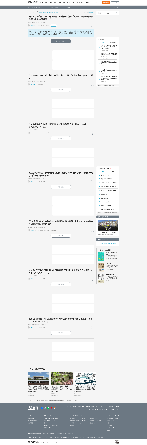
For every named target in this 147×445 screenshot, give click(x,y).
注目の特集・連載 (103, 217)
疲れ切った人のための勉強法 (111, 253)
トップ (42, 2)
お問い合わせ (100, 437)
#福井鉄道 (100, 243)
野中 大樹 (33, 84)
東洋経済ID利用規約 (80, 437)
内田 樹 (32, 230)
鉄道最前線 (30, 423)
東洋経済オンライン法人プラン (77, 418)
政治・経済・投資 (39, 7)
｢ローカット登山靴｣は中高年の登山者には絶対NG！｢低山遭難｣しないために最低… (109, 78)
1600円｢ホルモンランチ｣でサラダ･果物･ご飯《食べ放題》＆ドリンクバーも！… (109, 70)
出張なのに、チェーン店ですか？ (109, 182)
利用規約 (109, 430)
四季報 (81, 2)
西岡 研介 (33, 25)
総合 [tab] (103, 42)
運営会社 (45, 433)
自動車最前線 (104, 198)
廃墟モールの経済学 (106, 205)
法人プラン (109, 425)
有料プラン (109, 423)
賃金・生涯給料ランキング (107, 209)
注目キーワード (102, 239)
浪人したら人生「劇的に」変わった (109, 190)
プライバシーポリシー (47, 437)
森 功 (32, 181)
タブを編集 (116, 7)
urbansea (33, 133)
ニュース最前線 (105, 202)
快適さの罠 (108, 263)
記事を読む (61, 89)
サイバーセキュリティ (33, 420)
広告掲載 (70, 433)
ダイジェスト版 (105, 175)
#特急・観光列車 (108, 243)
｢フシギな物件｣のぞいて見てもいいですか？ (109, 186)
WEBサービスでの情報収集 (34, 437)
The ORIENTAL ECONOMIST (51, 418)
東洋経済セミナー (74, 425)
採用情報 (52, 433)
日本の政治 (104, 194)
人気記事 (101, 39)
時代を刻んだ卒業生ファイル (108, 179)
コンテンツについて (111, 420)
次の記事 (91, 12)
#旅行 (114, 243)
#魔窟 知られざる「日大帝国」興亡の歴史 (49, 12)
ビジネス (30, 7)
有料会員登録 (106, 2)
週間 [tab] (113, 171)
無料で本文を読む (61, 41)
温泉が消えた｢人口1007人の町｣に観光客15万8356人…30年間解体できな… (109, 55)
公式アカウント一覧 (61, 433)
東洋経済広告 (93, 418)
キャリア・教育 (49, 7)
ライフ (56, 7)
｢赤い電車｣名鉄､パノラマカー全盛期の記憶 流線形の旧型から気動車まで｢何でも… (109, 63)
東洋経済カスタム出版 (95, 420)
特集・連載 (53, 2)
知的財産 (57, 437)
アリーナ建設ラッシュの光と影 (107, 232)
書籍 (87, 2)
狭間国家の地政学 (110, 274)
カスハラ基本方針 (91, 437)
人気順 (59, 2)
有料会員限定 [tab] (113, 42)
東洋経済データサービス (76, 423)
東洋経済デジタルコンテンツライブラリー (54, 425)
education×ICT (31, 418)
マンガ (68, 2)
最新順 (47, 2)
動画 (64, 2)
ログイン (115, 2)
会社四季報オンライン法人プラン (78, 420)
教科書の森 (93, 423)
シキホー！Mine (48, 427)
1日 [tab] (103, 171)
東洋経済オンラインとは (103, 13)
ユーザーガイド (110, 427)
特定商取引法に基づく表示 (67, 437)
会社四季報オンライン (49, 420)
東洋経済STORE (48, 423)
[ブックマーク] (92, 25)
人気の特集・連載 (103, 168)
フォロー (53, 25)
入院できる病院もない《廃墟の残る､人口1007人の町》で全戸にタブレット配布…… (109, 47)
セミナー (74, 2)
